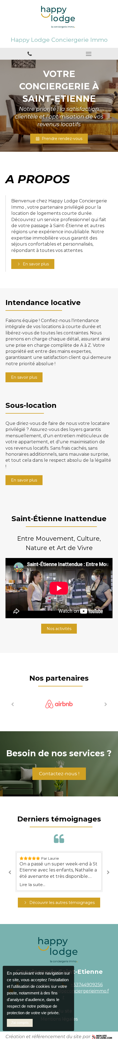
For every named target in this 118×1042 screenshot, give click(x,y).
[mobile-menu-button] (88, 53)
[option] (59, 704)
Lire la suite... (32, 884)
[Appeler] (29, 54)
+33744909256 (87, 984)
